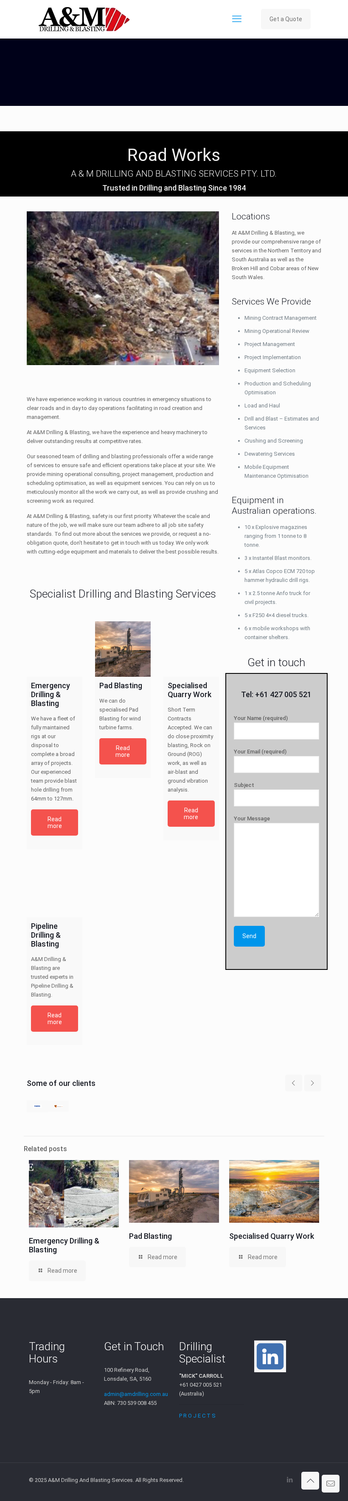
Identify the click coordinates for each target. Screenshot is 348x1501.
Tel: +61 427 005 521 (276, 694)
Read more (55, 822)
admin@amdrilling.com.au (136, 1394)
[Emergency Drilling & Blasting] (54, 649)
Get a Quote (285, 19)
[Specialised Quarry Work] (191, 649)
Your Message (252, 818)
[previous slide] (293, 1083)
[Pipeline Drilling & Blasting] (54, 889)
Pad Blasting (150, 1236)
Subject (244, 785)
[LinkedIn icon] (289, 1480)
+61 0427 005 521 (200, 1385)
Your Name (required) (261, 718)
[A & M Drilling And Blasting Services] (84, 19)
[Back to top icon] (310, 1481)
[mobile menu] (237, 19)
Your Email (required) (260, 751)
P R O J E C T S (197, 1415)
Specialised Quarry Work (271, 1236)
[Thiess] (37, 1106)
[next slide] (312, 1083)
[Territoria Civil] (58, 1106)
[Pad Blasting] (123, 649)
